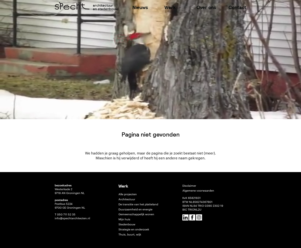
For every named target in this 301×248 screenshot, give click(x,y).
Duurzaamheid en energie (135, 209)
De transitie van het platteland (138, 204)
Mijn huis (124, 219)
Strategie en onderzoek (133, 229)
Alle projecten (127, 194)
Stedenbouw (126, 224)
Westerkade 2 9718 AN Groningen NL (70, 191)
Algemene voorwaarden (198, 190)
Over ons (206, 7)
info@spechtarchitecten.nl (72, 218)
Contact (237, 7)
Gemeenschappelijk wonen (136, 214)
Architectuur (126, 199)
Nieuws (140, 7)
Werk (170, 7)
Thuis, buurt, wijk (129, 234)
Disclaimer (189, 185)
